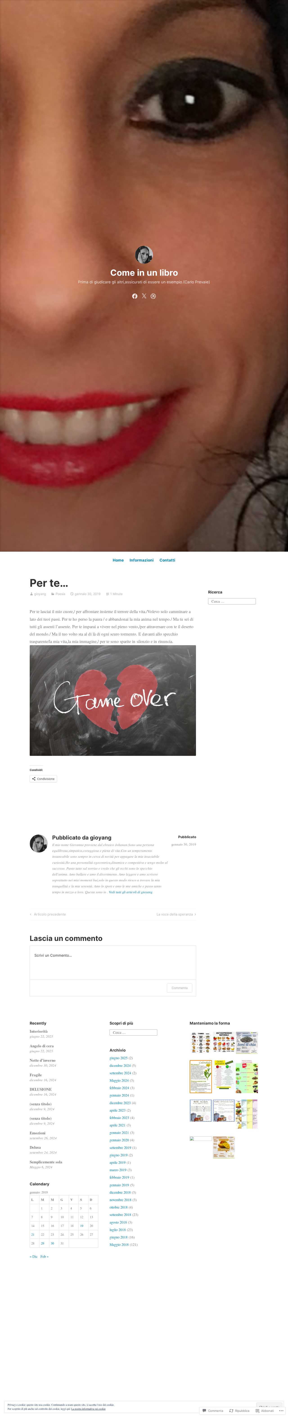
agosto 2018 (118, 1222)
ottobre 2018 (119, 1207)
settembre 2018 (120, 1214)
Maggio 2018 (119, 1244)
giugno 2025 (119, 1057)
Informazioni (142, 560)
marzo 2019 (118, 1169)
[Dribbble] (153, 295)
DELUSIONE (41, 1089)
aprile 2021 (118, 1125)
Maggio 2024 (119, 1080)
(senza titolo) (41, 1104)
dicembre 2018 (120, 1192)
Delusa (35, 1147)
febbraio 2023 (119, 1117)
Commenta (180, 988)
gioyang (40, 594)
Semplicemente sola (46, 1162)
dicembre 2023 (120, 1102)
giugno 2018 (119, 1237)
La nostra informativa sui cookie (88, 1408)
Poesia (60, 594)
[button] (201, 1043)
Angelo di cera (42, 1046)
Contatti (167, 560)
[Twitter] (144, 295)
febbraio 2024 (119, 1087)
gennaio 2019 (119, 1184)
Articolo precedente (47, 915)
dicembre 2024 (120, 1065)
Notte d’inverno (43, 1060)
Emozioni (37, 1133)
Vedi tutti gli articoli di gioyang (131, 892)
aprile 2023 (118, 1110)
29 (42, 1243)
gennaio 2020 (119, 1139)
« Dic (34, 1256)
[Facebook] (135, 295)
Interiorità (39, 1031)
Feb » (44, 1256)
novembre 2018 (120, 1199)
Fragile (36, 1075)
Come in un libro (144, 272)
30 (52, 1243)
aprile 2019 (118, 1162)
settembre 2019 (120, 1147)
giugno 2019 (119, 1155)
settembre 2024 (120, 1072)
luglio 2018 (118, 1229)
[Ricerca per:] (232, 600)
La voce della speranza (175, 915)
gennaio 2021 (119, 1132)
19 (81, 1226)
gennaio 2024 (119, 1095)
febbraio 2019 (119, 1177)
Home (118, 560)
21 (32, 1234)
